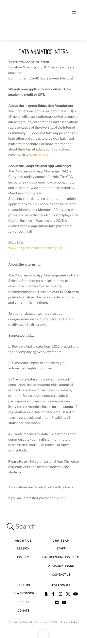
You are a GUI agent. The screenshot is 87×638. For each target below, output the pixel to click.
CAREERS (23, 602)
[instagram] (61, 593)
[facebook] (53, 593)
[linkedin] (64, 602)
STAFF (61, 548)
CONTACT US (61, 574)
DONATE (23, 610)
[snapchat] (46, 593)
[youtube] (75, 593)
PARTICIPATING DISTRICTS (61, 557)
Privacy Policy (69, 622)
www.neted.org (37, 155)
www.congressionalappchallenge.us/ (35, 248)
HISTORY (23, 557)
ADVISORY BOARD (61, 566)
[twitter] (68, 593)
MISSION (23, 548)
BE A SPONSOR (23, 593)
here (62, 498)
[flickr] (57, 602)
